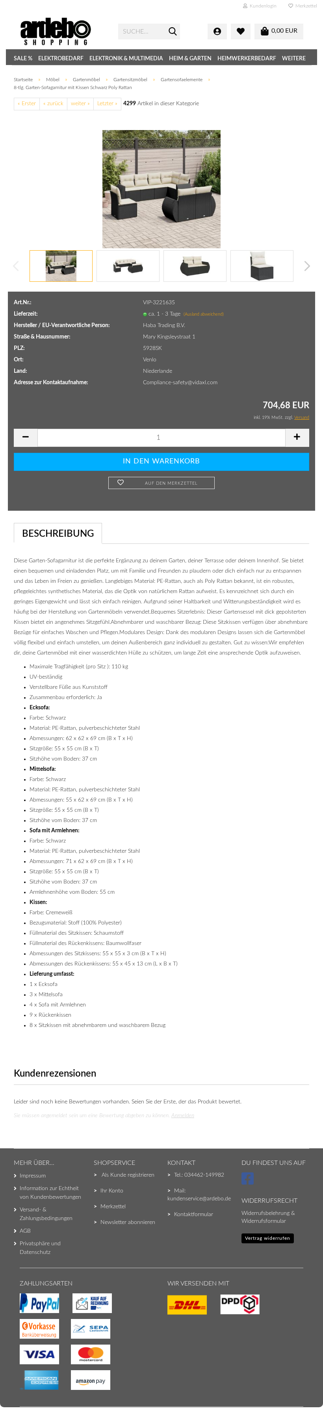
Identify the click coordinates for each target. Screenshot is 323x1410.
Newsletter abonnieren (127, 1222)
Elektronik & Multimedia (126, 58)
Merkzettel (305, 6)
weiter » (80, 103)
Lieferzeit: (26, 314)
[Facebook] (248, 1182)
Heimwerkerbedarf (246, 58)
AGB (25, 1231)
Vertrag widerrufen (267, 1238)
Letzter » (107, 103)
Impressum (33, 1176)
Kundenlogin (262, 6)
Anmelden (182, 1115)
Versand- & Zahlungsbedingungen (46, 1214)
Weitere (294, 58)
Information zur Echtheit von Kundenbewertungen (50, 1193)
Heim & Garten (190, 58)
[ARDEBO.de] (63, 31)
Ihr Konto (111, 1191)
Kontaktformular (193, 1214)
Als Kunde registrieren (128, 1175)
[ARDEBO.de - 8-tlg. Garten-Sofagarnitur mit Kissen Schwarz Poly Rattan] (161, 189)
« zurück (53, 103)
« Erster (27, 103)
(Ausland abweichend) (204, 314)
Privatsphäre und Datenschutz (40, 1248)
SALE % (23, 58)
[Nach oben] (21, 1388)
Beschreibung (58, 534)
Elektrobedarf (61, 58)
